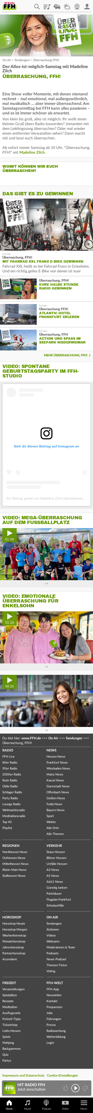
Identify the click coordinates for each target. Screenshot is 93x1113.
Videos (51, 935)
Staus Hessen (55, 852)
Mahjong (8, 1042)
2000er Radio (11, 774)
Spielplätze (9, 995)
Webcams (53, 941)
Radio (7, 750)
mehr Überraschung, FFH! (66, 355)
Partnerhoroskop (13, 953)
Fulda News (54, 804)
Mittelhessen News (15, 864)
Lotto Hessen (11, 1031)
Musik (27, 1109)
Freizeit (9, 983)
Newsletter (54, 995)
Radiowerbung (56, 1031)
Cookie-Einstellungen (62, 1075)
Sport (50, 816)
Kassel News (55, 780)
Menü (83, 1109)
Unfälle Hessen (56, 864)
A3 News (52, 870)
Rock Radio (9, 780)
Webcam (77, 5)
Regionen (11, 846)
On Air (6, 60)
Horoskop (11, 917)
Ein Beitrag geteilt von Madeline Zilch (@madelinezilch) (47, 498)
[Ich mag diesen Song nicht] (85, 1088)
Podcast (46, 1109)
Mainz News (54, 774)
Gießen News (55, 798)
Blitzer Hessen (56, 858)
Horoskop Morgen (14, 929)
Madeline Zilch (32, 152)
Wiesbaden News (58, 768)
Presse (51, 1025)
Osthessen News (14, 858)
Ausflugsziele (11, 1013)
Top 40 (7, 822)
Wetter (67, 5)
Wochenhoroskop (14, 935)
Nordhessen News (14, 852)
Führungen (53, 1019)
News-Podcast (56, 959)
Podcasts (52, 953)
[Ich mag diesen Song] (66, 1088)
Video (65, 1109)
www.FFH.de (31, 738)
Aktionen (52, 929)
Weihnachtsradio (13, 810)
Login (50, 1042)
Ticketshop (9, 1025)
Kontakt (51, 1001)
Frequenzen (54, 1007)
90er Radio (9, 768)
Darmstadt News (58, 786)
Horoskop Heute (13, 923)
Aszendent (9, 959)
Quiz (5, 1054)
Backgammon (11, 1048)
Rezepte (8, 1001)
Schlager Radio (12, 792)
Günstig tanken (56, 887)
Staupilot (57, 5)
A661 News (54, 881)
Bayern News (55, 810)
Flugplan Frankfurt (58, 899)
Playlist (47, 5)
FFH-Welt (54, 983)
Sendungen (22, 60)
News (51, 750)
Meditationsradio (13, 816)
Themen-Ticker (56, 965)
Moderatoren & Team (60, 947)
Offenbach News (57, 792)
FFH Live (8, 756)
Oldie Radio (10, 786)
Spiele (6, 1037)
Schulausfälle (55, 905)
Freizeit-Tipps (11, 1019)
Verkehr (54, 846)
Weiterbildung (56, 1037)
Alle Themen (55, 834)
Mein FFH (87, 5)
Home (9, 1109)
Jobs (49, 1013)
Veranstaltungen (13, 989)
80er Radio (9, 762)
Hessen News (55, 756)
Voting (50, 971)
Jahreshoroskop (13, 947)
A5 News (52, 876)
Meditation (9, 1007)
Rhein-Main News (14, 870)
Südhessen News (14, 876)
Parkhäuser (54, 893)
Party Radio (10, 798)
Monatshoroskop (13, 941)
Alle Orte (52, 828)
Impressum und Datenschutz (23, 1075)
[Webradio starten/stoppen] (75, 1088)
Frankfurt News (57, 762)
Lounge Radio (11, 804)
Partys (6, 1060)
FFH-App (52, 989)
